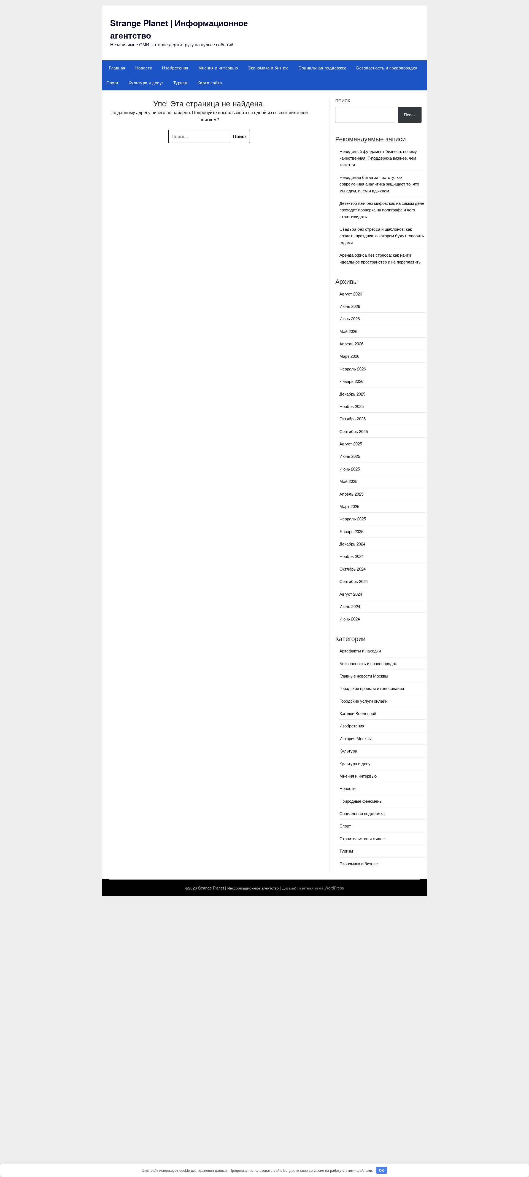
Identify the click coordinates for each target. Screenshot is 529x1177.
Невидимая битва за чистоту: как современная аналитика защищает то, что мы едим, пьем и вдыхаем (379, 184)
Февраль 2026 (352, 369)
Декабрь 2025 (352, 394)
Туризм (180, 82)
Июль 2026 (349, 306)
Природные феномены (360, 801)
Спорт (112, 82)
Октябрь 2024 (352, 569)
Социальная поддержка (322, 68)
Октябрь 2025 (352, 418)
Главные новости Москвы (363, 676)
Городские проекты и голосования (371, 688)
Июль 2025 (349, 456)
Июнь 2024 (349, 619)
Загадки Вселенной (357, 713)
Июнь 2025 (349, 469)
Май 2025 (348, 481)
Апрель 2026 (351, 343)
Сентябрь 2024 (353, 581)
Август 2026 (350, 294)
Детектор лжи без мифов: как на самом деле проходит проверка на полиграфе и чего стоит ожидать (381, 209)
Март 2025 (349, 506)
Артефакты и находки (360, 651)
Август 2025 (350, 444)
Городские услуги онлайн (363, 701)
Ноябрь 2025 (351, 406)
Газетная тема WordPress (320, 888)
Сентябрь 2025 (353, 431)
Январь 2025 (351, 531)
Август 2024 (350, 594)
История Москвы (355, 738)
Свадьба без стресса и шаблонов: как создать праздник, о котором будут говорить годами (381, 235)
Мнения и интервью (218, 68)
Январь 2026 (351, 381)
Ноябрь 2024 (351, 556)
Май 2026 (348, 331)
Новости (143, 68)
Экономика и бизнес (268, 68)
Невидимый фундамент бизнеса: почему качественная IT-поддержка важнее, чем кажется (378, 158)
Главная (117, 68)
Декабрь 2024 (352, 544)
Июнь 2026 (349, 318)
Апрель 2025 (351, 494)
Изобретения (175, 68)
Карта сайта (210, 82)
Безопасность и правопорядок (386, 68)
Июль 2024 (349, 606)
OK (381, 1170)
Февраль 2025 (352, 519)
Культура (348, 751)
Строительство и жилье (362, 838)
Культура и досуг (146, 82)
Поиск (342, 100)
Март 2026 (349, 356)
